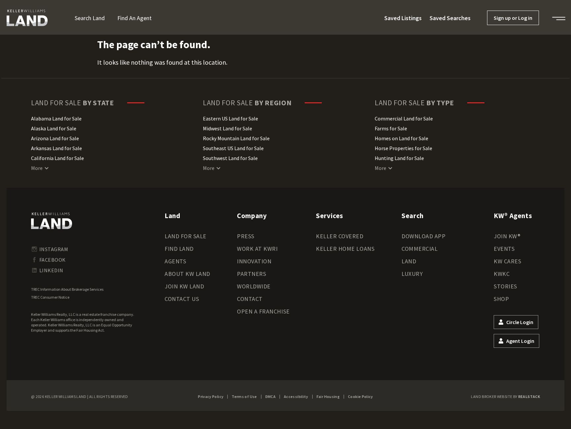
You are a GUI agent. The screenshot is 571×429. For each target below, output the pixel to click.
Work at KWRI (257, 248)
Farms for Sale (391, 128)
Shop (501, 299)
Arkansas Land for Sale (56, 148)
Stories (505, 286)
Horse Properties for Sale (403, 148)
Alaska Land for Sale (53, 128)
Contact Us (182, 299)
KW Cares (507, 261)
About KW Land (187, 274)
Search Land (90, 18)
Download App (423, 236)
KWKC (502, 274)
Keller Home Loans (345, 248)
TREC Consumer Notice (50, 297)
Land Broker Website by (505, 396)
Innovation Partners (254, 267)
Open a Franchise (263, 311)
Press (245, 236)
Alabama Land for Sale (56, 118)
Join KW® (507, 236)
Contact (250, 299)
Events (504, 248)
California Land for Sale (57, 158)
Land (408, 261)
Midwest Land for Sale (227, 128)
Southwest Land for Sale (230, 158)
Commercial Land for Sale (404, 118)
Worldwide (254, 286)
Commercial (419, 248)
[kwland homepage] (51, 221)
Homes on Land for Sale (401, 138)
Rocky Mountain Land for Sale (236, 138)
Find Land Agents (179, 255)
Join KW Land (184, 286)
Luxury (412, 274)
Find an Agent (134, 18)
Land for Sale (186, 236)
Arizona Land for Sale (55, 138)
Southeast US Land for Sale (233, 148)
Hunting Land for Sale (399, 158)
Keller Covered (339, 236)
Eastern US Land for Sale (230, 118)
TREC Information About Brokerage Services (67, 289)
